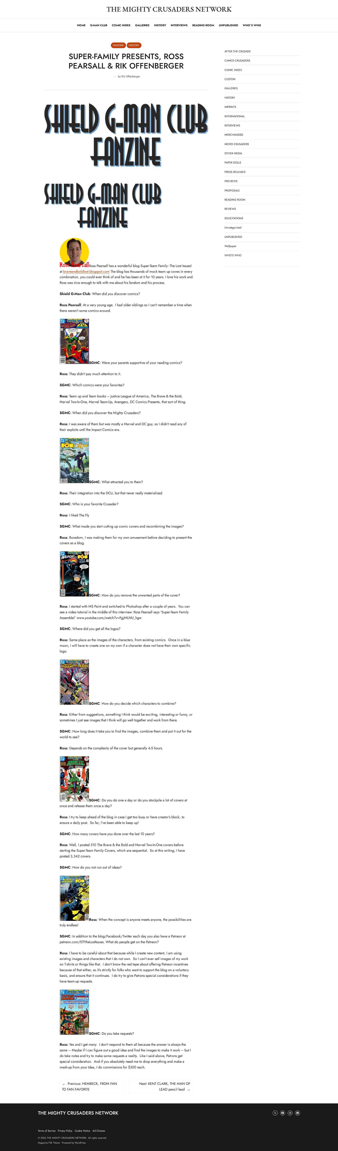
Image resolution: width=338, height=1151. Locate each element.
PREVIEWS (231, 181)
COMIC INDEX (233, 70)
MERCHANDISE (234, 135)
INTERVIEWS (232, 125)
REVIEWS (230, 209)
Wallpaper (230, 246)
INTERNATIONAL (235, 116)
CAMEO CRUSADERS (237, 60)
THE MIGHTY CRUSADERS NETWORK (169, 9)
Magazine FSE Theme (49, 1143)
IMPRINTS (230, 107)
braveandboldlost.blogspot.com (86, 271)
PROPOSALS (232, 190)
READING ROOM (235, 200)
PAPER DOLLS (233, 162)
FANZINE (118, 45)
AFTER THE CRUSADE (238, 51)
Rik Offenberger (130, 76)
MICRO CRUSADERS (237, 144)
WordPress (80, 1143)
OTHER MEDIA (233, 153)
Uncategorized (233, 227)
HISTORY (134, 45)
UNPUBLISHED (233, 237)
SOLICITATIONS (234, 218)
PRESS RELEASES (235, 172)
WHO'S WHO (233, 255)
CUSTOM (230, 79)
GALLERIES (231, 88)
